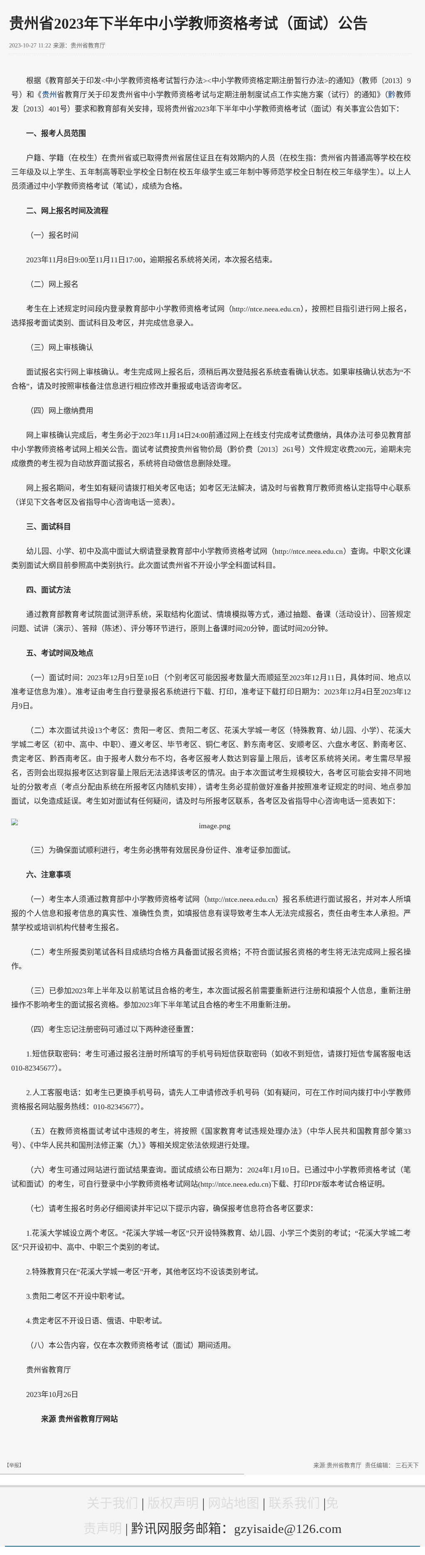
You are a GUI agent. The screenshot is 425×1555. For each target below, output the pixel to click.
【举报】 (14, 1466)
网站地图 (233, 1503)
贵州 (49, 95)
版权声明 (173, 1503)
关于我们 (112, 1503)
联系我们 (294, 1503)
